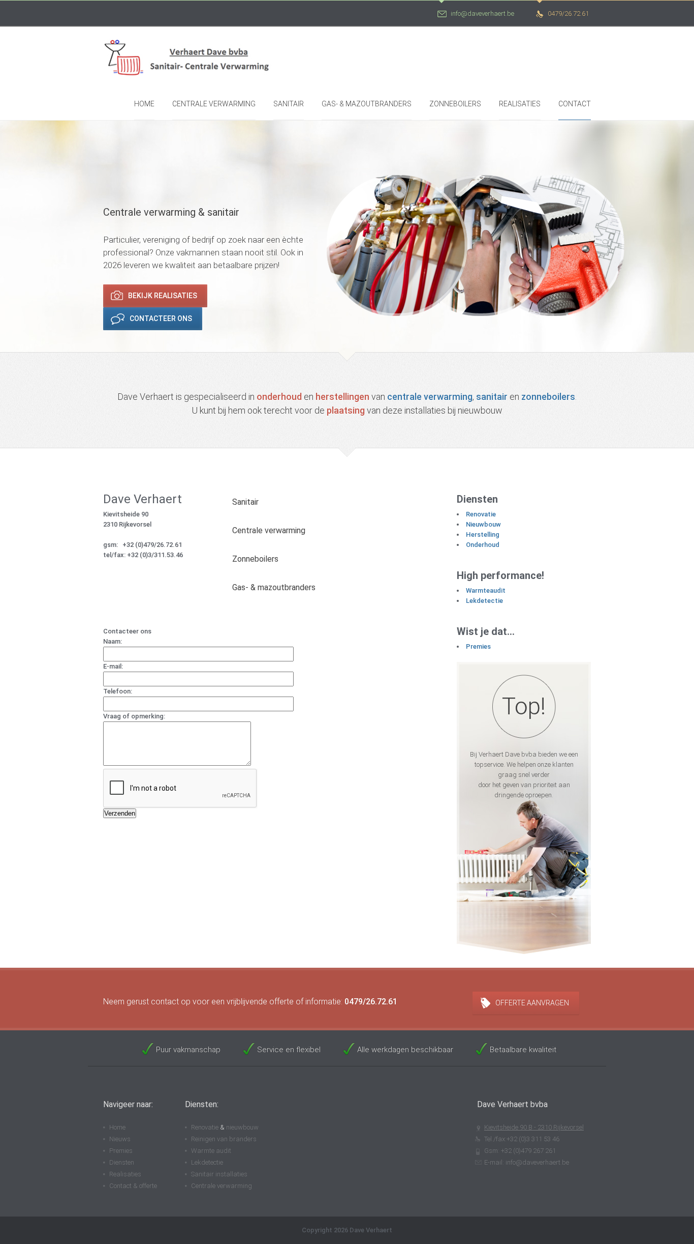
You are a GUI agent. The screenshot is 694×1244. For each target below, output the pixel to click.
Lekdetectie (484, 600)
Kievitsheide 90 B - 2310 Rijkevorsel (534, 1127)
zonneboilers (548, 396)
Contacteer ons (161, 318)
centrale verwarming (429, 396)
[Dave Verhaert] (191, 55)
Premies (478, 646)
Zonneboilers (455, 104)
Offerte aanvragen (532, 1003)
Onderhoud (482, 544)
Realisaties (520, 104)
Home (144, 104)
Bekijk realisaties (162, 296)
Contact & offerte (133, 1186)
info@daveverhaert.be (482, 13)
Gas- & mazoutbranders (367, 104)
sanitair (492, 396)
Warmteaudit (486, 590)
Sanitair (288, 104)
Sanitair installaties (219, 1174)
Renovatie (481, 514)
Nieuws (120, 1139)
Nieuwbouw (483, 524)
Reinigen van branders (224, 1139)
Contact (574, 104)
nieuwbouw (242, 1127)
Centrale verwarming (214, 104)
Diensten (121, 1162)
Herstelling (482, 534)
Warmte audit (211, 1150)
